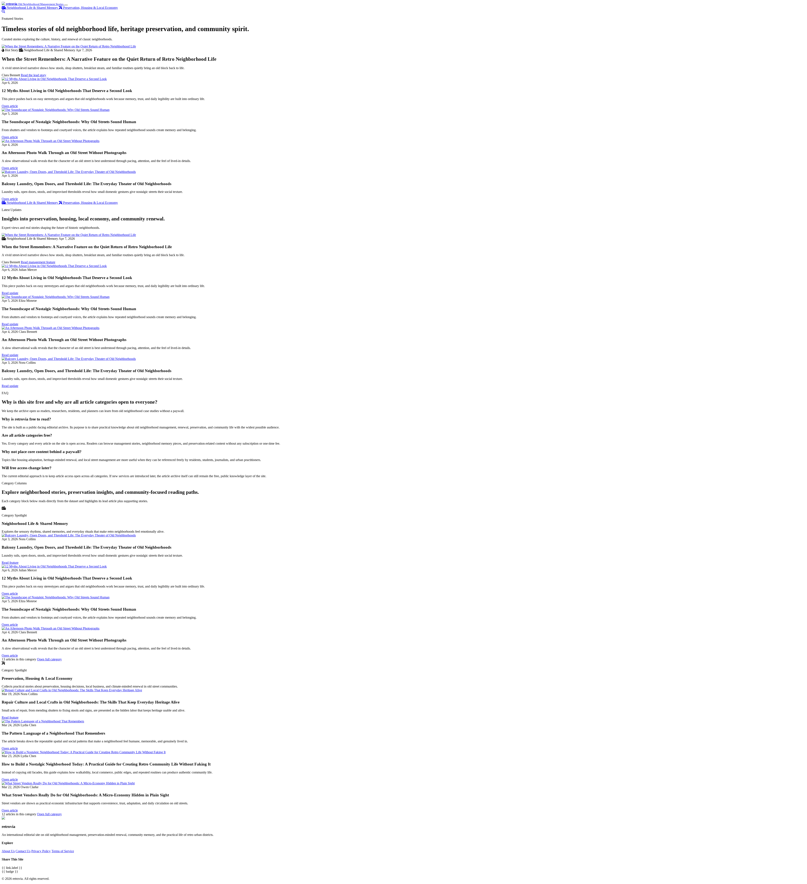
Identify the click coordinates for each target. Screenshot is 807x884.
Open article (10, 106)
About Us (8, 851)
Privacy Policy (41, 851)
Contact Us (23, 851)
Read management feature (38, 262)
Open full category (49, 659)
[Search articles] (3, 11)
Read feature (10, 562)
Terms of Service (62, 851)
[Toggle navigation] (66, 5)
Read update (10, 293)
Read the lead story (33, 75)
